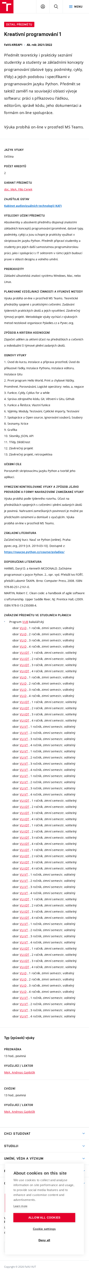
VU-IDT (24, 653)
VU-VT (24, 727)
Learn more (20, 1206)
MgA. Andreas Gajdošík (19, 1072)
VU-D (23, 628)
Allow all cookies (44, 1217)
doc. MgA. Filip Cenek (18, 189)
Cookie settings (44, 1228)
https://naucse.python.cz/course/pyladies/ (34, 552)
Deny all (44, 1240)
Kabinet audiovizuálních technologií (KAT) (33, 206)
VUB (25, 622)
